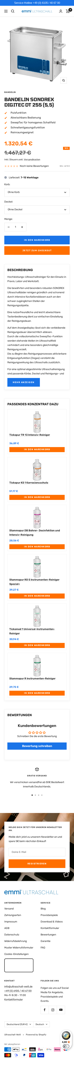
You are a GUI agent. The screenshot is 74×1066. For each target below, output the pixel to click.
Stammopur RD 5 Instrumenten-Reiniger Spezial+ (34, 582)
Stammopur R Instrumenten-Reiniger (32, 678)
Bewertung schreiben (37, 746)
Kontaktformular (50, 928)
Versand (9, 908)
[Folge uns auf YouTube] (61, 1010)
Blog (43, 908)
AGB (6, 928)
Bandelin (10, 92)
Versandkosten (32, 159)
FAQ (43, 947)
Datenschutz (11, 934)
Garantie (45, 941)
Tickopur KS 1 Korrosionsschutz (28, 482)
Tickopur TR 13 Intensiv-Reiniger (29, 434)
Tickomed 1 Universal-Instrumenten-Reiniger (32, 631)
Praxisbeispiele (49, 915)
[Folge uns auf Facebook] (45, 1010)
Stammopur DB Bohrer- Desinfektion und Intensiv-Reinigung (34, 532)
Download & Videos (52, 921)
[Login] (60, 11)
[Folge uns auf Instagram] (53, 1010)
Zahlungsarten (12, 915)
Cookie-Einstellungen (16, 954)
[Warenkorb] (68, 11)
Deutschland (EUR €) (17, 1024)
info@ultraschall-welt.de (18, 986)
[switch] (66, 1046)
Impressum (10, 921)
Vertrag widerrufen (19, 965)
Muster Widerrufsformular (18, 947)
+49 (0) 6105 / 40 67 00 (18, 990)
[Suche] (12, 11)
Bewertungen (48, 934)
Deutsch (40, 1024)
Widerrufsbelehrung (15, 941)
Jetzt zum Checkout (37, 250)
